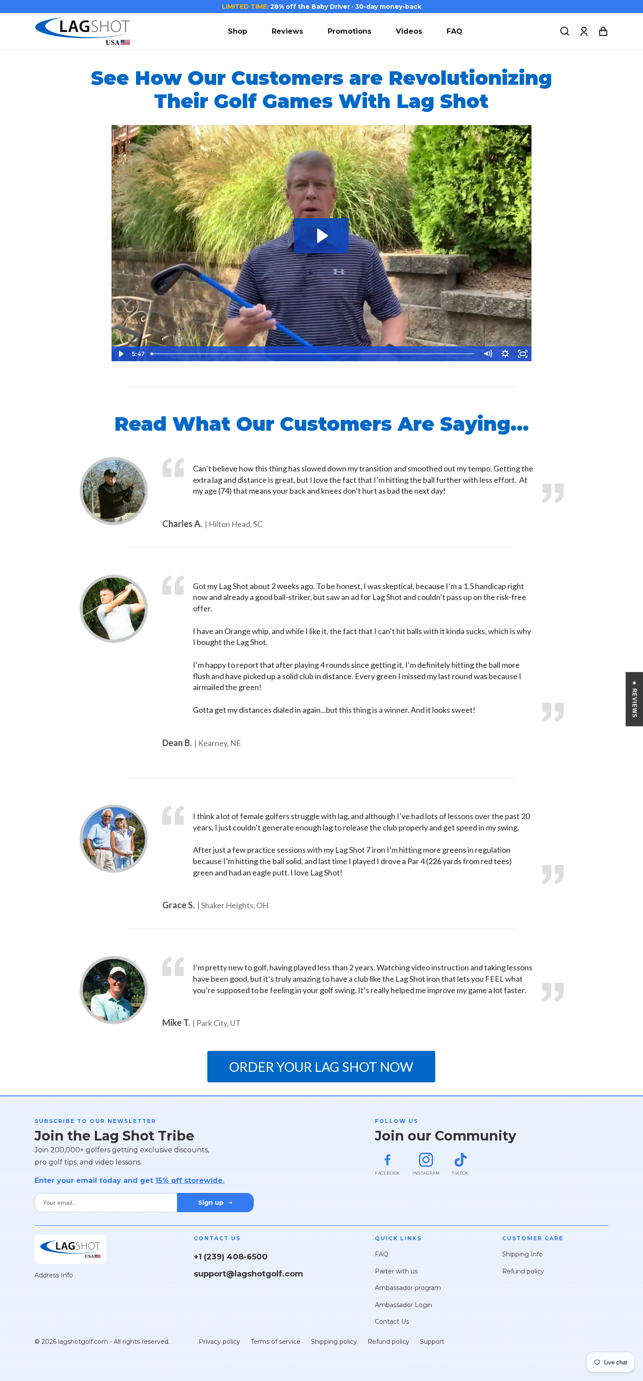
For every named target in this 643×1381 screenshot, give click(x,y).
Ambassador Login (403, 1305)
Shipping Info (522, 1254)
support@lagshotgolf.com (248, 1274)
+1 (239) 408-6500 (231, 1257)
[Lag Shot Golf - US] (83, 31)
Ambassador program (408, 1288)
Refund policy (523, 1271)
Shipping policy (334, 1342)
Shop (237, 31)
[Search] (564, 31)
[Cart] (603, 31)
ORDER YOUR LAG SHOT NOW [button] (321, 1066)
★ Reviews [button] (634, 699)
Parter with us (396, 1271)
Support (432, 1342)
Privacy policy (219, 1342)
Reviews (287, 31)
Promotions (349, 31)
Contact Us (392, 1321)
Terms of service (276, 1342)
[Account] (584, 31)
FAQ (454, 31)
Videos (409, 31)
